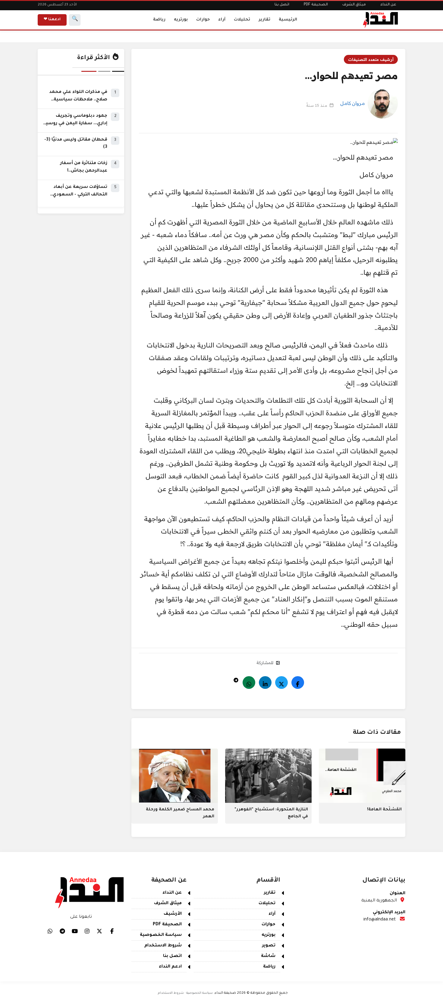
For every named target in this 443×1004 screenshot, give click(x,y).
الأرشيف (173, 914)
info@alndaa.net (379, 919)
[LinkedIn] (265, 682)
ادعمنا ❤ (52, 19)
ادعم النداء (170, 966)
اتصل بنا (282, 5)
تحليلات (242, 19)
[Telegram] (236, 678)
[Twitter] (281, 682)
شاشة (268, 956)
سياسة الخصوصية (161, 935)
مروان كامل (352, 103)
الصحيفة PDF (316, 5)
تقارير (264, 19)
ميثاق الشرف (354, 5)
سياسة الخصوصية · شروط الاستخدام (185, 993)
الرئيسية (288, 19)
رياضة (159, 19)
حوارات (203, 19)
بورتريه (181, 19)
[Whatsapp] (249, 682)
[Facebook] (297, 682)
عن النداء (388, 5)
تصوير (268, 945)
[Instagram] (87, 931)
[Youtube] (74, 931)
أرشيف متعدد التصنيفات (371, 59)
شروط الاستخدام (163, 945)
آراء (221, 19)
